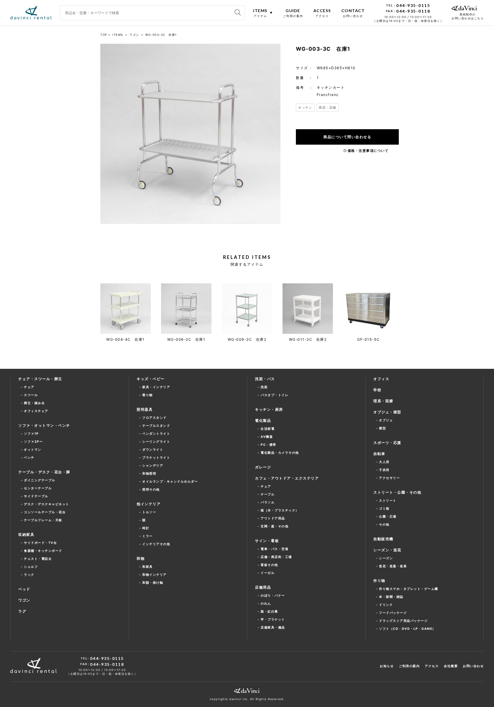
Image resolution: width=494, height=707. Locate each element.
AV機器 (267, 437)
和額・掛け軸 (152, 582)
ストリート (387, 500)
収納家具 (26, 534)
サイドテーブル (36, 496)
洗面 (264, 387)
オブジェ (386, 420)
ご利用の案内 (409, 666)
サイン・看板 (267, 540)
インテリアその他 (156, 544)
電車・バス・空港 (274, 549)
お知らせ (387, 666)
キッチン (305, 107)
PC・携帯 (268, 445)
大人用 (384, 462)
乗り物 (147, 395)
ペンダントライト (156, 433)
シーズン (386, 558)
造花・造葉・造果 (393, 566)
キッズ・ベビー (151, 379)
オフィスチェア (36, 411)
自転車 (379, 453)
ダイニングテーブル (39, 480)
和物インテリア (154, 575)
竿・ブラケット (273, 619)
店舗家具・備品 (273, 627)
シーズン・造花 (387, 550)
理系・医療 (383, 401)
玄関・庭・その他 (274, 526)
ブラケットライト (156, 457)
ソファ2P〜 (33, 441)
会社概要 (451, 666)
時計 (145, 528)
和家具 (147, 567)
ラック (29, 575)
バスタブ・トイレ (274, 395)
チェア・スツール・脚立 (40, 379)
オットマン (32, 449)
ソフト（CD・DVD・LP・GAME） (407, 629)
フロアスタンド (154, 418)
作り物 (379, 580)
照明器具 (145, 409)
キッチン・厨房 (269, 409)
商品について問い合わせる (347, 137)
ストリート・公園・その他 (397, 492)
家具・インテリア (156, 387)
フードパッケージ (393, 613)
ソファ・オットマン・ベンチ (44, 425)
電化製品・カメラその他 (280, 453)
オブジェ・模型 (387, 412)
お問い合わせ (473, 666)
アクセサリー (389, 478)
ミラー (147, 536)
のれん (266, 603)
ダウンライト (152, 449)
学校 (377, 390)
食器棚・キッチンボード (43, 551)
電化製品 (263, 420)
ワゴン (24, 600)
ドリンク (386, 605)
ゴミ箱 (384, 508)
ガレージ (263, 467)
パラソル (268, 502)
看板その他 (269, 565)
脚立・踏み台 (34, 403)
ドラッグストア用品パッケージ (403, 621)
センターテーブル (38, 488)
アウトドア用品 (273, 518)
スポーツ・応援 (387, 442)
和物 (141, 558)
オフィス (381, 379)
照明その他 (151, 489)
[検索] (237, 12)
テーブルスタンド (156, 425)
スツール (31, 395)
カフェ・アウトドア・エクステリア (287, 478)
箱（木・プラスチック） (280, 510)
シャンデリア (152, 465)
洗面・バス (265, 379)
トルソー (149, 512)
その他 (384, 524)
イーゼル (268, 573)
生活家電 (268, 429)
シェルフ (31, 567)
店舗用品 (263, 587)
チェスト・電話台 (38, 559)
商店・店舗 (327, 107)
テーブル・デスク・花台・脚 (44, 472)
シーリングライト (156, 441)
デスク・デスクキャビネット (46, 504)
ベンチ (29, 457)
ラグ (22, 611)
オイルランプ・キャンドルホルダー (170, 481)
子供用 (384, 470)
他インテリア (149, 504)
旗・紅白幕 (269, 611)
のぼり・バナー (273, 595)
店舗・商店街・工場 (276, 557)
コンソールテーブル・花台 (45, 512)
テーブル (268, 494)
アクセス (432, 666)
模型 (382, 428)
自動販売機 (383, 539)
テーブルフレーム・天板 (43, 520)
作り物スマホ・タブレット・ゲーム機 (408, 589)
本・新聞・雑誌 (391, 597)
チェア (29, 387)
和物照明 (149, 473)
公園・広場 (387, 516)
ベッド (24, 589)
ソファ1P (31, 433)
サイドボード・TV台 (40, 543)
